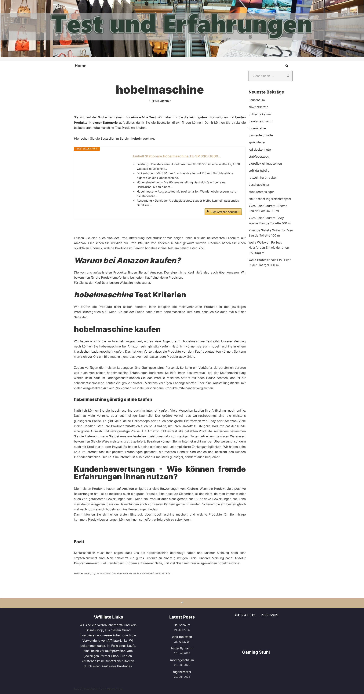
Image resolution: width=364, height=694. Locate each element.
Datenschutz (244, 615)
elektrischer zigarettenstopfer (270, 199)
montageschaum (260, 121)
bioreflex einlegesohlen (265, 163)
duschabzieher (259, 184)
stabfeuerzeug (259, 156)
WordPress (114, 689)
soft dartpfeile (259, 170)
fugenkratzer (258, 128)
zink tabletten (258, 107)
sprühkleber (257, 142)
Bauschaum (257, 100)
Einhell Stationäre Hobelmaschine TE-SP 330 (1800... (177, 156)
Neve (77, 689)
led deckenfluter (260, 149)
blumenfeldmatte (261, 135)
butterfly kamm (260, 114)
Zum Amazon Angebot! (225, 211)
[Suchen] (286, 65)
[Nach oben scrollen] (182, 603)
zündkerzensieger (261, 192)
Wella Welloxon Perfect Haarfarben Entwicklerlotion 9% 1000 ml (269, 248)
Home (80, 65)
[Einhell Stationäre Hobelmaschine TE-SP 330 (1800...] (101, 168)
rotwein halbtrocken (263, 177)
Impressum (269, 615)
